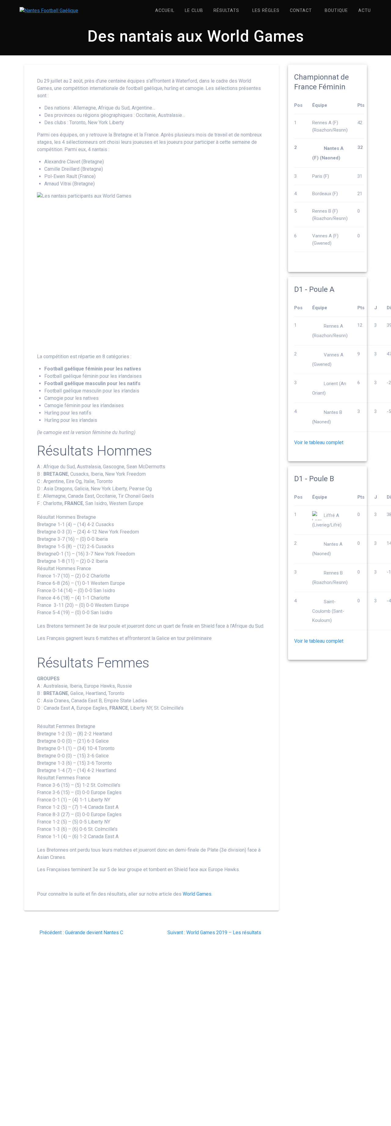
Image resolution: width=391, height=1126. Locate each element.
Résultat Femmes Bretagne (66, 726)
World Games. (197, 894)
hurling (171, 88)
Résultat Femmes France (63, 778)
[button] (151, 517)
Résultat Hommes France (64, 568)
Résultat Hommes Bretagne (66, 517)
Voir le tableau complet (318, 442)
